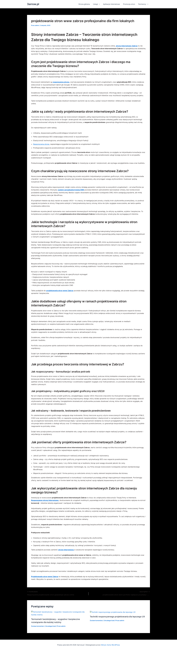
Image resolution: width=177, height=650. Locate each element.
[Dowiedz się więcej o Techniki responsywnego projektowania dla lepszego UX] (112, 612)
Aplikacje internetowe (111, 4)
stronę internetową (66, 550)
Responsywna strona (41, 144)
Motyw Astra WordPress (110, 645)
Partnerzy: (142, 4)
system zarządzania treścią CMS (71, 190)
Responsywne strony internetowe (45, 500)
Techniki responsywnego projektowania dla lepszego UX (117, 616)
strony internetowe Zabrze (127, 46)
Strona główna (84, 4)
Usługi (95, 4)
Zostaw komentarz (37, 626)
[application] (99, 4)
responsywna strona (61, 82)
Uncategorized (50, 626)
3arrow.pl (33, 4)
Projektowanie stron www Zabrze (44, 577)
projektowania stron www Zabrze (59, 291)
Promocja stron (129, 4)
